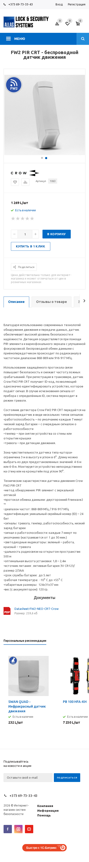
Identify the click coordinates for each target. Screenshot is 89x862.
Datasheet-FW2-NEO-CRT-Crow (36, 608)
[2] (18, 218)
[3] (22, 218)
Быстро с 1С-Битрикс (41, 847)
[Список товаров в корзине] (81, 25)
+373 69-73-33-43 (20, 4)
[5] (32, 218)
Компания (45, 805)
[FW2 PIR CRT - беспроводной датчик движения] (44, 154)
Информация (48, 810)
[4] (27, 218)
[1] (13, 218)
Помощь (44, 815)
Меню (19, 39)
